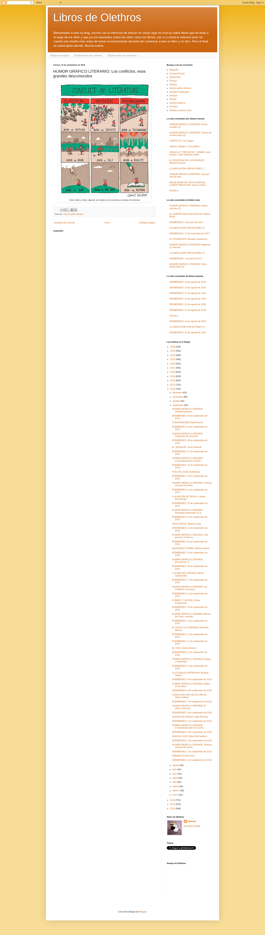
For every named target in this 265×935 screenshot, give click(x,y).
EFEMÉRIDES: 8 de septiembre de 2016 (192, 690)
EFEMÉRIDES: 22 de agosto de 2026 (187, 304)
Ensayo (173, 81)
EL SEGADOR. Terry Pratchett (186, 447)
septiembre (178, 405)
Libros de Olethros (97, 17)
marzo (176, 786)
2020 (173, 372)
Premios (173, 106)
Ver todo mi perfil (192, 826)
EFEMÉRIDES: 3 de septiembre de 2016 (192, 740)
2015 (173, 800)
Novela (172, 99)
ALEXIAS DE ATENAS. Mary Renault (190, 717)
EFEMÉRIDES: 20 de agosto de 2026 (187, 299)
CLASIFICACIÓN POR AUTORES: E (187, 228)
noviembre (178, 397)
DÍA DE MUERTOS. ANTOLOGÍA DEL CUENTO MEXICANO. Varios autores (187, 183)
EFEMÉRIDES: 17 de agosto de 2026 (187, 293)
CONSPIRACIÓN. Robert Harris (187, 422)
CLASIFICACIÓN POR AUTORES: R (187, 253)
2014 (173, 804)
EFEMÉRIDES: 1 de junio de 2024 (186, 222)
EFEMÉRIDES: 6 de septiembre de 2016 (192, 712)
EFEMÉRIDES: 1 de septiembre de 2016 (192, 760)
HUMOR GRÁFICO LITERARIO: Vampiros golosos (187, 410)
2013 (173, 808)
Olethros (191, 821)
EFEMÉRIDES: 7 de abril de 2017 (185, 258)
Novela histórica (177, 103)
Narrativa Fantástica (179, 92)
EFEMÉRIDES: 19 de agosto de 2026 (187, 287)
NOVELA (173, 190)
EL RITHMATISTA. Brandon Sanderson (188, 239)
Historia (173, 84)
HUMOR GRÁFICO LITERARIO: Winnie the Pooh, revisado (191, 615)
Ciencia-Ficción (177, 73)
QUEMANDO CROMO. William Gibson (191, 548)
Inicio (107, 222)
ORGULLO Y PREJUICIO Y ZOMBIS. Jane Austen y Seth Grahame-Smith (190, 153)
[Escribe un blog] (65, 210)
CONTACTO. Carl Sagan (181, 141)
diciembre (178, 392)
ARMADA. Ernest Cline (183, 755)
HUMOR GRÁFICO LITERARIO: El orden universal (189, 707)
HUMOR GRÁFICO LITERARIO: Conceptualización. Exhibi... (187, 459)
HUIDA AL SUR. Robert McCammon (189, 736)
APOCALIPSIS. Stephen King (186, 524)
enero (176, 795)
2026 (173, 347)
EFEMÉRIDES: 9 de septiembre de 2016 (192, 679)
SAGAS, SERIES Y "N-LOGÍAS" (184, 146)
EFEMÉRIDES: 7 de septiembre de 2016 (192, 701)
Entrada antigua (147, 222)
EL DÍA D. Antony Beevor (184, 648)
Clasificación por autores (88, 55)
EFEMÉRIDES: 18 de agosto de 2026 (187, 282)
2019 (173, 376)
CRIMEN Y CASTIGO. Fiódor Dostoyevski (186, 601)
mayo (175, 778)
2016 (173, 389)
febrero (176, 790)
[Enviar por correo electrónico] (62, 210)
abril (175, 782)
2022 (173, 363)
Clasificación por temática (122, 55)
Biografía (173, 70)
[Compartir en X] (69, 210)
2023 (173, 359)
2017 (173, 385)
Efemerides (175, 77)
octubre (176, 401)
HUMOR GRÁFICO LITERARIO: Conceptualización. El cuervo (188, 726)
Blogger (143, 911)
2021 (173, 368)
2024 (173, 355)
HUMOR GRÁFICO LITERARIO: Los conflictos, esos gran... (189, 588)
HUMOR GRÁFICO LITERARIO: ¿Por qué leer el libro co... (190, 536)
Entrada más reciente (64, 222)
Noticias (173, 95)
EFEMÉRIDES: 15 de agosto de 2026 (187, 332)
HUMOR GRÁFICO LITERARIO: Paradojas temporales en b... (187, 511)
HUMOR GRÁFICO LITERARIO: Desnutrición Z (187, 560)
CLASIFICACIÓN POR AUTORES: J (186, 168)
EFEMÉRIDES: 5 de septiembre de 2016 (192, 721)
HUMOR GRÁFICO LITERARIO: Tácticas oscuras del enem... (192, 484)
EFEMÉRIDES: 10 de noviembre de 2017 (189, 233)
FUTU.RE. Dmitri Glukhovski (186, 472)
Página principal (59, 55)
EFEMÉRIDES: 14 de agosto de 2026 (187, 321)
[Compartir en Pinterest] (76, 210)
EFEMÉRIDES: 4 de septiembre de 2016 (192, 732)
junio (175, 774)
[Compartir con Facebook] (72, 210)
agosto (176, 765)
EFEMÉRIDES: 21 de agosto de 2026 (187, 310)
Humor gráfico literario (73, 214)
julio (175, 769)
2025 (173, 351)
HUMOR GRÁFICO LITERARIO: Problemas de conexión (187, 434)
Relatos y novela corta (180, 110)
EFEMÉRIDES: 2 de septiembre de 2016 (192, 751)
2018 (173, 380)
